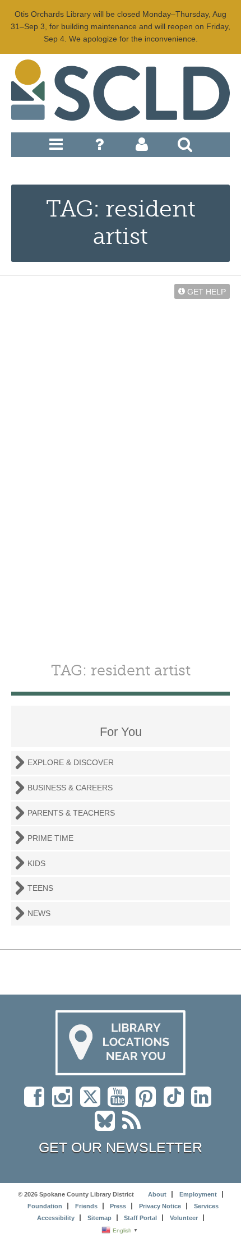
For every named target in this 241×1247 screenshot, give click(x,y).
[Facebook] (37, 1102)
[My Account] (142, 146)
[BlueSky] (108, 1126)
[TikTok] (177, 1102)
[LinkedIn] (204, 1102)
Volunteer (184, 1217)
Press (118, 1206)
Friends (86, 1206)
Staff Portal (140, 1217)
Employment (198, 1194)
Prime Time (50, 838)
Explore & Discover (70, 762)
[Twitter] (94, 1102)
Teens (40, 888)
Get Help (205, 291)
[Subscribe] (134, 1126)
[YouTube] (120, 1102)
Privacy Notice (160, 1206)
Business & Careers (70, 787)
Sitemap (99, 1217)
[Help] (99, 146)
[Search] (185, 146)
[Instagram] (65, 1102)
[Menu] (56, 146)
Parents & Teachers (71, 812)
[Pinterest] (148, 1102)
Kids (36, 863)
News (38, 913)
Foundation (44, 1206)
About (157, 1194)
